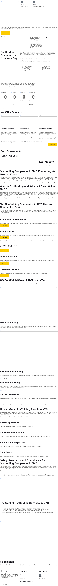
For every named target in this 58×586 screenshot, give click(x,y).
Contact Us (22, 578)
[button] (14, 15)
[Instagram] (43, 582)
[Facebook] (39, 582)
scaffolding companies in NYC (12, 180)
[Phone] (22, 2)
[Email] (34, 2)
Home (21, 574)
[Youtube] (41, 582)
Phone (22, 4)
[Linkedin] (42, 582)
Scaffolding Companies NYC (27, 581)
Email (34, 4)
